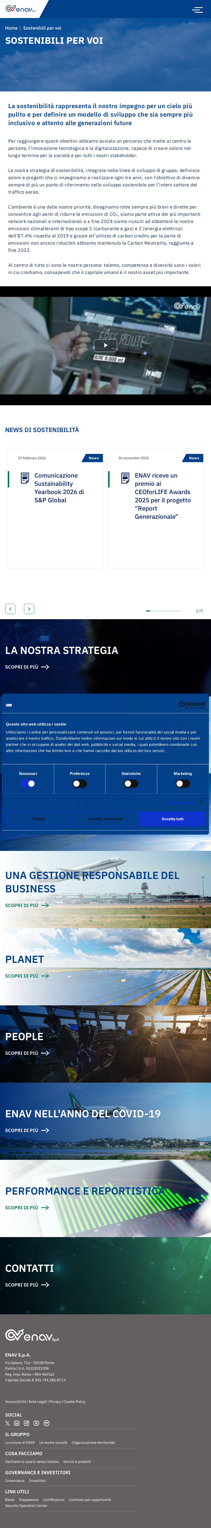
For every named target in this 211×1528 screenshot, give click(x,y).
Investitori (37, 1480)
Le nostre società (53, 1442)
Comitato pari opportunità (90, 1499)
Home (11, 28)
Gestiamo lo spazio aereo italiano (32, 1461)
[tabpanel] (55, 508)
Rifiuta (39, 819)
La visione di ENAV (20, 1442)
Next (29, 609)
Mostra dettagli (181, 802)
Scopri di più (21, 905)
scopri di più (21, 667)
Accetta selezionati (105, 819)
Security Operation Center (26, 1505)
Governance (15, 1480)
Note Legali (38, 1401)
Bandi (9, 1499)
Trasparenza (28, 1499)
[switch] (79, 783)
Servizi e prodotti (77, 1461)
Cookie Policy (74, 1401)
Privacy (55, 1401)
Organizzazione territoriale (93, 1442)
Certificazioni (54, 1499)
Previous (10, 609)
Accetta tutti (172, 819)
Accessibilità (15, 1401)
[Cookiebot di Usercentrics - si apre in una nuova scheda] (182, 705)
